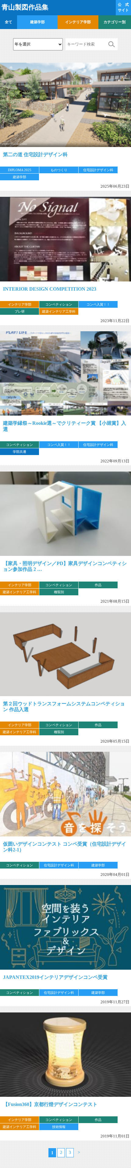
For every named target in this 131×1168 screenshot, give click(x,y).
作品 (98, 585)
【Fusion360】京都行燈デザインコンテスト (50, 1104)
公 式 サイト (123, 7)
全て (8, 22)
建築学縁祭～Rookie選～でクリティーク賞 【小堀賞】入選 (64, 426)
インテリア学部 (78, 22)
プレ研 (20, 311)
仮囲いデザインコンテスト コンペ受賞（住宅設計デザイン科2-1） (64, 846)
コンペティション (58, 304)
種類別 (59, 592)
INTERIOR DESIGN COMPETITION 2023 (49, 289)
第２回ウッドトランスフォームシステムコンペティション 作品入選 (64, 706)
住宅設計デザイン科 (98, 170)
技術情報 (59, 1127)
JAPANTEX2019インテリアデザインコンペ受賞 (55, 977)
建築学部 (37, 22)
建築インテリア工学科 (59, 311)
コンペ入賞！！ (98, 304)
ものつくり (59, 170)
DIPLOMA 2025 (19, 170)
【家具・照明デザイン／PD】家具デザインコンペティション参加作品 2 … (65, 566)
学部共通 (19, 452)
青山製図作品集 (25, 7)
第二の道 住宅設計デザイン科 (35, 154)
